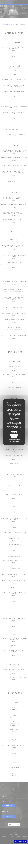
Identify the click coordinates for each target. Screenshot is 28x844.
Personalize (14, 437)
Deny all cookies (14, 434)
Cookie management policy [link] (14, 441)
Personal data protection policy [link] (14, 439)
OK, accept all (14, 432)
